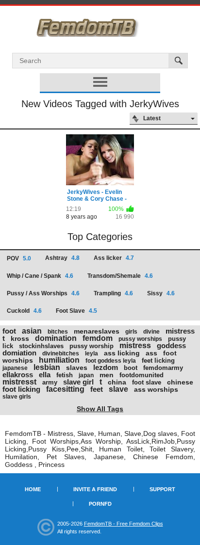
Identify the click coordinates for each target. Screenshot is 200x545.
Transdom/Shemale (120, 275)
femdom (98, 338)
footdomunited (141, 375)
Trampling (113, 293)
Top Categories (100, 236)
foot (9, 331)
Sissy (161, 293)
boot (130, 367)
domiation (19, 353)
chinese (180, 382)
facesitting (65, 389)
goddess (171, 345)
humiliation (59, 360)
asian (32, 331)
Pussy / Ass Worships (43, 293)
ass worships (156, 389)
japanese (15, 368)
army (49, 382)
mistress (135, 345)
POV (19, 258)
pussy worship (91, 346)
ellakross (17, 374)
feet (96, 389)
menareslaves (96, 331)
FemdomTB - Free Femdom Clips (123, 524)
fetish (64, 375)
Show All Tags (100, 409)
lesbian (46, 367)
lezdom (105, 367)
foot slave (146, 382)
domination (56, 338)
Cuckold (24, 310)
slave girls (16, 396)
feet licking (158, 360)
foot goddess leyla (110, 360)
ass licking (122, 353)
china (117, 382)
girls (131, 331)
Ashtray (62, 258)
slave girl (78, 382)
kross (20, 338)
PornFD (100, 504)
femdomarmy (163, 367)
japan (86, 375)
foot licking (21, 389)
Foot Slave (76, 310)
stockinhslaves (41, 346)
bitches (58, 331)
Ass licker (114, 258)
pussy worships (140, 339)
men (107, 375)
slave (118, 389)
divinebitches (60, 353)
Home (33, 489)
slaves (76, 367)
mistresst (19, 382)
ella (44, 374)
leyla (91, 353)
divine (151, 331)
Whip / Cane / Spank (40, 275)
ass (151, 353)
